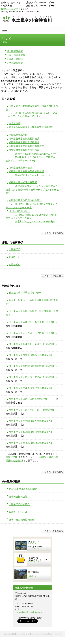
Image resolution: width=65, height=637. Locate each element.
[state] (32, 573)
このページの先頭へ (52, 233)
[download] (32, 559)
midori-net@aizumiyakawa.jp (29, 612)
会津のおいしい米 (9, 8)
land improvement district (32, 19)
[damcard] (32, 545)
